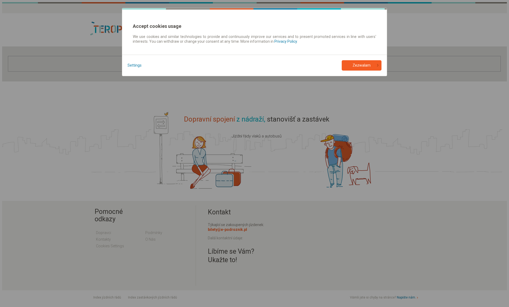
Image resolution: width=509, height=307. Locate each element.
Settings (135, 65)
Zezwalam (362, 65)
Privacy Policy (285, 41)
